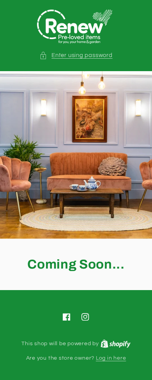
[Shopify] (116, 343)
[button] (75, 55)
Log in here (111, 358)
